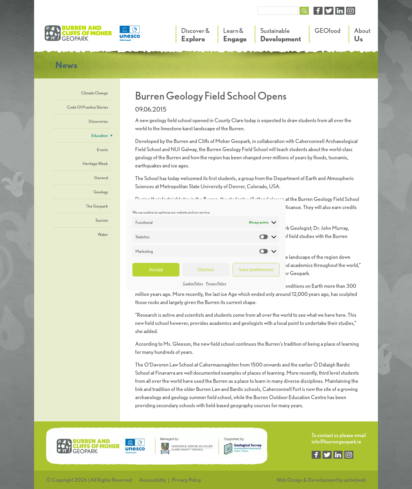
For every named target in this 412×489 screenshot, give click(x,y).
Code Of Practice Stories (87, 107)
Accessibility (152, 480)
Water (103, 234)
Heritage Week (95, 163)
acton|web (355, 480)
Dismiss (206, 269)
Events (102, 149)
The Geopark (97, 206)
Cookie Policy (193, 283)
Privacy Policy (216, 283)
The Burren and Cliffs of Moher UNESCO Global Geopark (93, 36)
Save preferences (256, 269)
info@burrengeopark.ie (336, 441)
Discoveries (98, 121)
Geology (100, 191)
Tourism (101, 220)
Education (99, 135)
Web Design (289, 480)
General (101, 177)
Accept (156, 269)
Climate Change (94, 92)
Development (322, 480)
